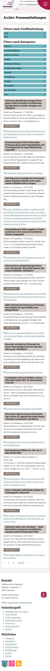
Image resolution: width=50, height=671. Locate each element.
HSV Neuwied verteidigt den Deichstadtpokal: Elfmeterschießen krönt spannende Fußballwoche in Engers (25, 181)
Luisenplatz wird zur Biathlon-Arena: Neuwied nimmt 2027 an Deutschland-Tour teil (24, 380)
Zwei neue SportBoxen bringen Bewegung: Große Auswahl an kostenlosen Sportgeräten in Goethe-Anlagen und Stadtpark (23, 104)
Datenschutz (10, 641)
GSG (6, 94)
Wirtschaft (9, 85)
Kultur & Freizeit (11, 55)
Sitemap (8, 656)
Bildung (7, 46)
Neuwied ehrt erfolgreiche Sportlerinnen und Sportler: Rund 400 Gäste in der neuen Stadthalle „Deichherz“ (24, 268)
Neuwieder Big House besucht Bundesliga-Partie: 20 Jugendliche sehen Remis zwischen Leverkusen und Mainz (25, 416)
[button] (45, 4)
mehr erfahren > (11, 126)
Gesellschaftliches (12, 50)
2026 (6, 33)
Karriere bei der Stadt (13, 620)
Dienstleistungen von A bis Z (16, 611)
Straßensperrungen (12, 68)
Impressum (9, 638)
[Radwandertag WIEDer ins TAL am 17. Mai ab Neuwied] (25, 482)
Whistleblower (11, 650)
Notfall (7, 59)
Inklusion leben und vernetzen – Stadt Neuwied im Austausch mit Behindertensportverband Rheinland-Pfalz (24, 529)
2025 (6, 36)
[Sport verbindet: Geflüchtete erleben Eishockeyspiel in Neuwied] (25, 518)
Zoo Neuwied (9, 90)
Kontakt (8, 653)
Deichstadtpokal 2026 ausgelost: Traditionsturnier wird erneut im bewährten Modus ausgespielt (25, 232)
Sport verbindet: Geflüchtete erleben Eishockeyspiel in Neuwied (25, 491)
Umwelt (7, 72)
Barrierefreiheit (11, 644)
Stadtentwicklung (12, 63)
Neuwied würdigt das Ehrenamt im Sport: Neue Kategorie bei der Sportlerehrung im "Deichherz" (24, 346)
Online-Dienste (11, 614)
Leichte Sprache (11, 647)
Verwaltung (9, 77)
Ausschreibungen (12, 626)
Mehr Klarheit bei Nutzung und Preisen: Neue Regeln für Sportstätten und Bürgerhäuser (25, 307)
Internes (8, 629)
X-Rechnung (10, 623)
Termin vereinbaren (13, 617)
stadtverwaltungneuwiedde (19, 602)
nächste (21, 563)
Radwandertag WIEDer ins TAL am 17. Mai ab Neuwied (24, 451)
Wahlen (7, 81)
